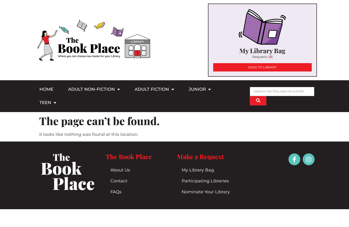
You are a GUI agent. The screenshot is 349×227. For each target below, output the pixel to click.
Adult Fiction (152, 89)
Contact (118, 181)
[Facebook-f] (294, 159)
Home (46, 89)
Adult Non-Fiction (91, 89)
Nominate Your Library (206, 191)
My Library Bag (198, 170)
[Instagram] (309, 159)
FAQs (116, 191)
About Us (120, 170)
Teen (45, 102)
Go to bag (262, 40)
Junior (197, 89)
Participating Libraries (205, 181)
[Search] (258, 100)
